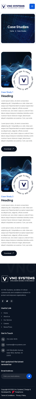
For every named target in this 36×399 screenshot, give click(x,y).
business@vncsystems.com (16, 345)
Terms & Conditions (8, 395)
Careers (6, 323)
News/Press (8, 327)
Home (12, 31)
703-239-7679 (12, 339)
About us (7, 316)
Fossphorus (19, 392)
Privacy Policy (21, 395)
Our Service (8, 320)
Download (7, 149)
